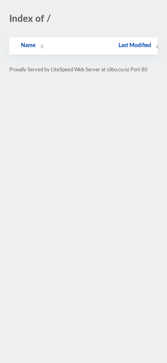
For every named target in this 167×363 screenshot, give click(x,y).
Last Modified (134, 45)
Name (28, 45)
